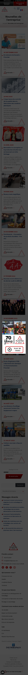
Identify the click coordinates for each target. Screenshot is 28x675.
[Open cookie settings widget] (3, 672)
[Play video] (14, 337)
